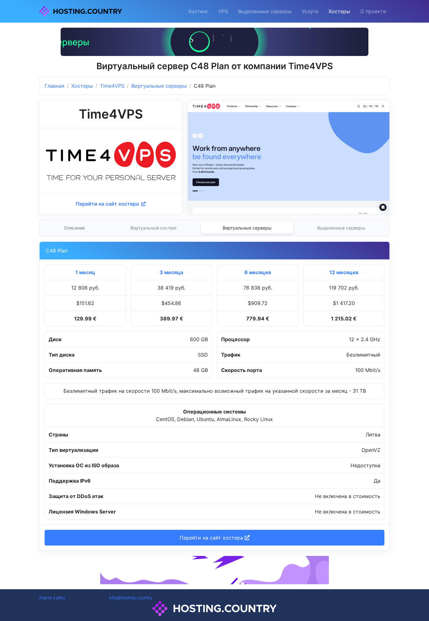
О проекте (373, 11)
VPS (223, 11)
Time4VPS (112, 86)
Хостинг (198, 11)
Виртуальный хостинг (153, 227)
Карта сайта (52, 597)
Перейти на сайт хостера (108, 204)
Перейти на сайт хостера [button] (212, 538)
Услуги (310, 11)
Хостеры (339, 11)
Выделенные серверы (265, 11)
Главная (54, 86)
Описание (74, 227)
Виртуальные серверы (159, 86)
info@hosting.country (131, 597)
